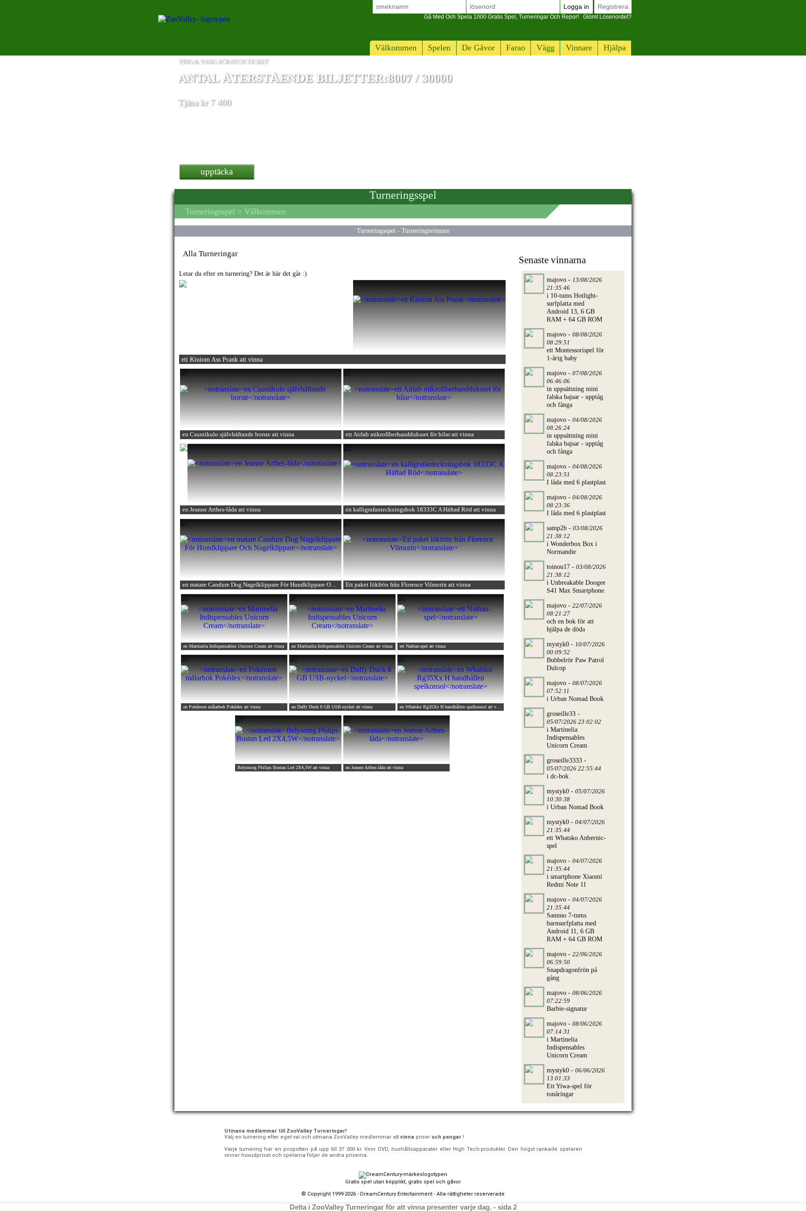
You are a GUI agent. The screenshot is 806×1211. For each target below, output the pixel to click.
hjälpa (615, 47)
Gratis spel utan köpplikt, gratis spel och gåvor (403, 1182)
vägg (545, 47)
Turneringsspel (210, 211)
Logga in (576, 6)
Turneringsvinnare (426, 230)
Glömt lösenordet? (528, 17)
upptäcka (217, 171)
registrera (613, 6)
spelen (439, 47)
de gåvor (478, 47)
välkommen (396, 47)
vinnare (579, 47)
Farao (515, 47)
